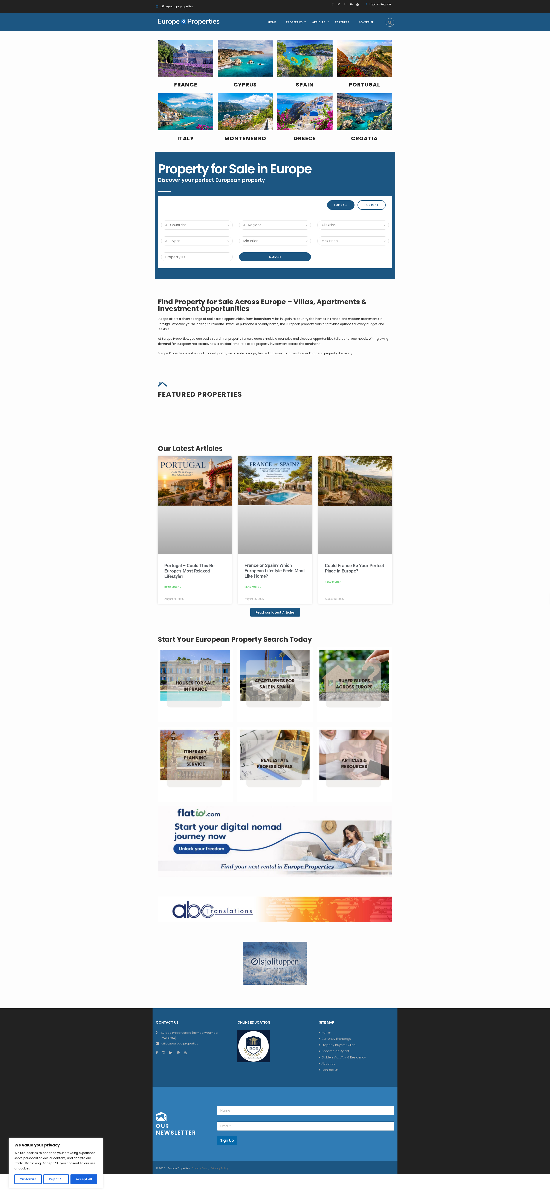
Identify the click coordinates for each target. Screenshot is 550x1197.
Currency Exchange (336, 1171)
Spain (305, 84)
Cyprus (245, 84)
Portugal (364, 84)
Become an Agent (335, 1183)
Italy (185, 138)
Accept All (84, 1179)
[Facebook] (333, 4)
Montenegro (245, 138)
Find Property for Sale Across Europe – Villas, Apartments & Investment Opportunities (262, 305)
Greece (305, 138)
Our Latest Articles (190, 580)
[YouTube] (357, 4)
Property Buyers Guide (338, 1177)
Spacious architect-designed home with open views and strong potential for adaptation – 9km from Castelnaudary (274, 488)
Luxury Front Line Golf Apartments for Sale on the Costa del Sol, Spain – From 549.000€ (192, 485)
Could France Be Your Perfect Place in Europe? (354, 700)
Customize (28, 1179)
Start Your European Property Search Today (235, 771)
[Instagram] (339, 4)
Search (275, 257)
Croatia (364, 138)
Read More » (172, 719)
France (185, 84)
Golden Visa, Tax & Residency (343, 1189)
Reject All (56, 1179)
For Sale (341, 205)
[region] (56, 1163)
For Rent (372, 205)
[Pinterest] (351, 4)
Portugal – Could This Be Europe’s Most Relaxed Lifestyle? (189, 703)
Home (326, 1164)
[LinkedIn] (345, 4)
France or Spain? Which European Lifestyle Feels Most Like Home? (274, 703)
